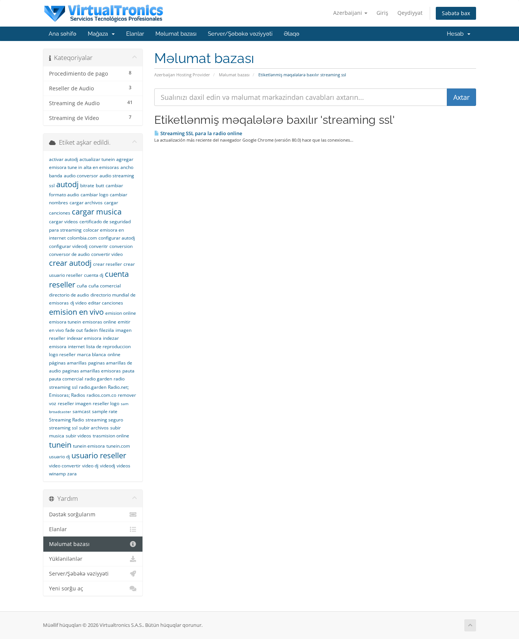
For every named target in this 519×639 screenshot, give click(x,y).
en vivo (56, 330)
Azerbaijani (348, 12)
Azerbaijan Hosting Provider (182, 74)
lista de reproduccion (108, 346)
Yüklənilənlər (65, 558)
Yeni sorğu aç (66, 588)
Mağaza (99, 33)
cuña (82, 285)
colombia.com (82, 238)
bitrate (87, 185)
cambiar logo (94, 194)
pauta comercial (66, 379)
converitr (98, 246)
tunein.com (118, 446)
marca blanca (91, 354)
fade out (74, 330)
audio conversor (81, 175)
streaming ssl (63, 427)
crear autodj (70, 263)
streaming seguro (104, 420)
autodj (67, 184)
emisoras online (99, 322)
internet (76, 346)
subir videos (78, 435)
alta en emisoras (101, 167)
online (114, 354)
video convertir (65, 465)
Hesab (457, 33)
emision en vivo (76, 312)
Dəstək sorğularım (72, 514)
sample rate (104, 411)
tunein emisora (89, 446)
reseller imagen (74, 403)
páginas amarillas (68, 363)
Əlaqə (291, 33)
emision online (120, 313)
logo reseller (62, 354)
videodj (107, 465)
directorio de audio (69, 295)
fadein (91, 330)
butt (100, 185)
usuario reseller (98, 455)
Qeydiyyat (409, 12)
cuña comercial (105, 285)
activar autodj (63, 159)
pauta (128, 371)
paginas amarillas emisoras (91, 371)
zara (72, 473)
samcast (81, 411)
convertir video (107, 254)
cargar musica (97, 212)
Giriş (382, 12)
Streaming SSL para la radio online (200, 133)
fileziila (106, 330)
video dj (90, 465)
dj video (78, 303)
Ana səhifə (62, 33)
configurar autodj (116, 238)
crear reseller (107, 264)
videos (123, 465)
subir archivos (94, 427)
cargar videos (63, 221)
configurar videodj (68, 246)
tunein (60, 445)
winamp (57, 473)
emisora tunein (65, 322)
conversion (121, 246)
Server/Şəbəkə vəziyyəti (240, 33)
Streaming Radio (66, 420)
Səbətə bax (456, 13)
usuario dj (59, 456)
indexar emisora (84, 338)
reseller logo (106, 403)
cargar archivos (86, 202)
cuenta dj (93, 275)
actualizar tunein (97, 159)
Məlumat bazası (175, 33)
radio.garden (92, 387)
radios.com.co (101, 395)
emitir (124, 322)
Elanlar (135, 33)
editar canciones (105, 303)
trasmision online (111, 435)
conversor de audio (69, 254)
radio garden (98, 379)
